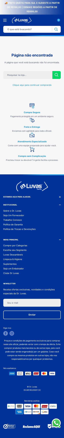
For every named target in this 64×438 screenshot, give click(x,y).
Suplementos (10, 264)
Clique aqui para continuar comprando (32, 85)
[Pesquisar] (56, 29)
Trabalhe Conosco (12, 220)
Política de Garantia (13, 224)
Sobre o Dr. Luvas (12, 210)
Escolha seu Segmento (15, 250)
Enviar (32, 314)
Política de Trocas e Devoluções (19, 229)
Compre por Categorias (15, 245)
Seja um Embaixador (13, 268)
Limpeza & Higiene (12, 259)
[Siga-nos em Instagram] (12, 333)
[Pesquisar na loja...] (56, 75)
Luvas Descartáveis (13, 254)
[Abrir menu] (5, 20)
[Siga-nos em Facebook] (5, 333)
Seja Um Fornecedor (13, 215)
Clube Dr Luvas (11, 273)
